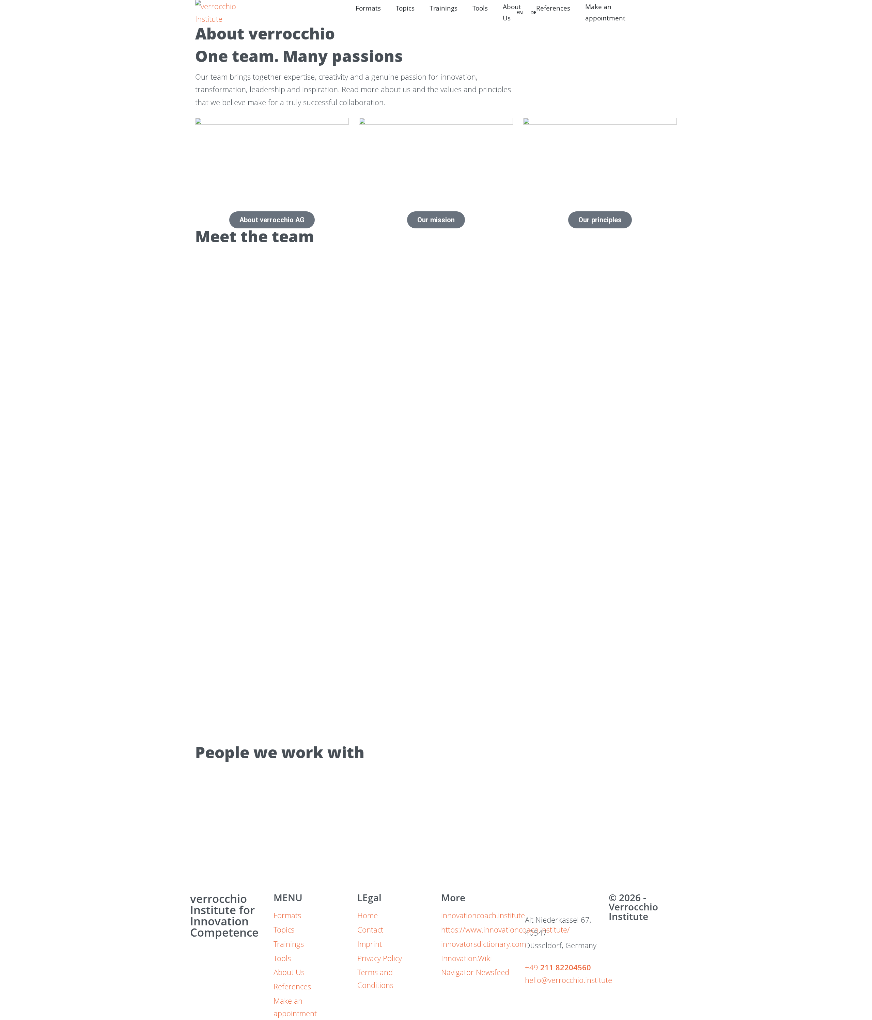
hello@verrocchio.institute (568, 980)
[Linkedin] (533, 901)
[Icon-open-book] (552, 901)
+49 (558, 967)
